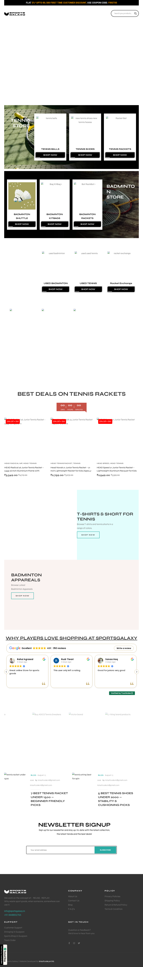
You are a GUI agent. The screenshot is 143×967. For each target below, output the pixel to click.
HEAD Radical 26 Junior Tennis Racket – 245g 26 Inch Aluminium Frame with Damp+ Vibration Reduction (24, 470)
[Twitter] (79, 943)
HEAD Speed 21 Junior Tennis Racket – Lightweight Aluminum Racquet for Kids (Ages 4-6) (117, 470)
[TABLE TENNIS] (94, 344)
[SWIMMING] (31, 344)
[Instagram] (74, 943)
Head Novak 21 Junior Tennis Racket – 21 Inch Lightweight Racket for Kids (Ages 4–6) (71, 470)
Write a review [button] (124, 648)
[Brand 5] (90, 734)
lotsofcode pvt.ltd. (46, 961)
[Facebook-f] (69, 943)
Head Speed (103, 463)
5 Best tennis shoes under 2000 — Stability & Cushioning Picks (115, 799)
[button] (4, 67)
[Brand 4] (53, 734)
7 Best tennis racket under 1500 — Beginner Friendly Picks (49, 799)
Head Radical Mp (13, 463)
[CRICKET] (63, 344)
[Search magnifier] (135, 13)
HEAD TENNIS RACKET (61, 463)
